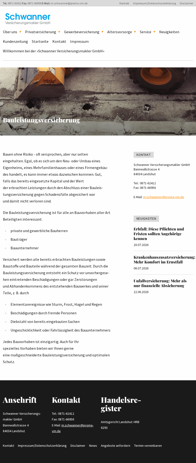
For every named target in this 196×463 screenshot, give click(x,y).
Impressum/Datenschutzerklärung (154, 3)
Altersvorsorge (119, 31)
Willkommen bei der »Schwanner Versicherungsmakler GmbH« (53, 51)
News (93, 445)
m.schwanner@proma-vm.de (69, 3)
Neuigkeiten (169, 31)
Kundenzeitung (15, 41)
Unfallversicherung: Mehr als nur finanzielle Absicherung (160, 283)
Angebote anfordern (115, 445)
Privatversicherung (40, 31)
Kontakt (124, 3)
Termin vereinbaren (148, 445)
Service (145, 31)
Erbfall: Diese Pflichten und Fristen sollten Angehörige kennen (159, 233)
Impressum (79, 41)
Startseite (40, 41)
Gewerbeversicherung (81, 31)
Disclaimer (186, 3)
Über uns (10, 31)
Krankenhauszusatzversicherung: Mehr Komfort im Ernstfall (164, 259)
